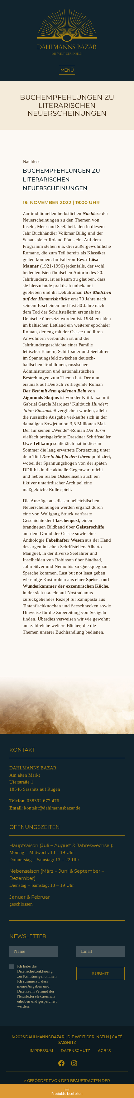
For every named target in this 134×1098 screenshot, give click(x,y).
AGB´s (104, 1050)
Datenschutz (75, 1050)
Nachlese (32, 161)
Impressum (41, 1050)
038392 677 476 (43, 800)
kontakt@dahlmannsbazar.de (52, 807)
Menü (67, 70)
